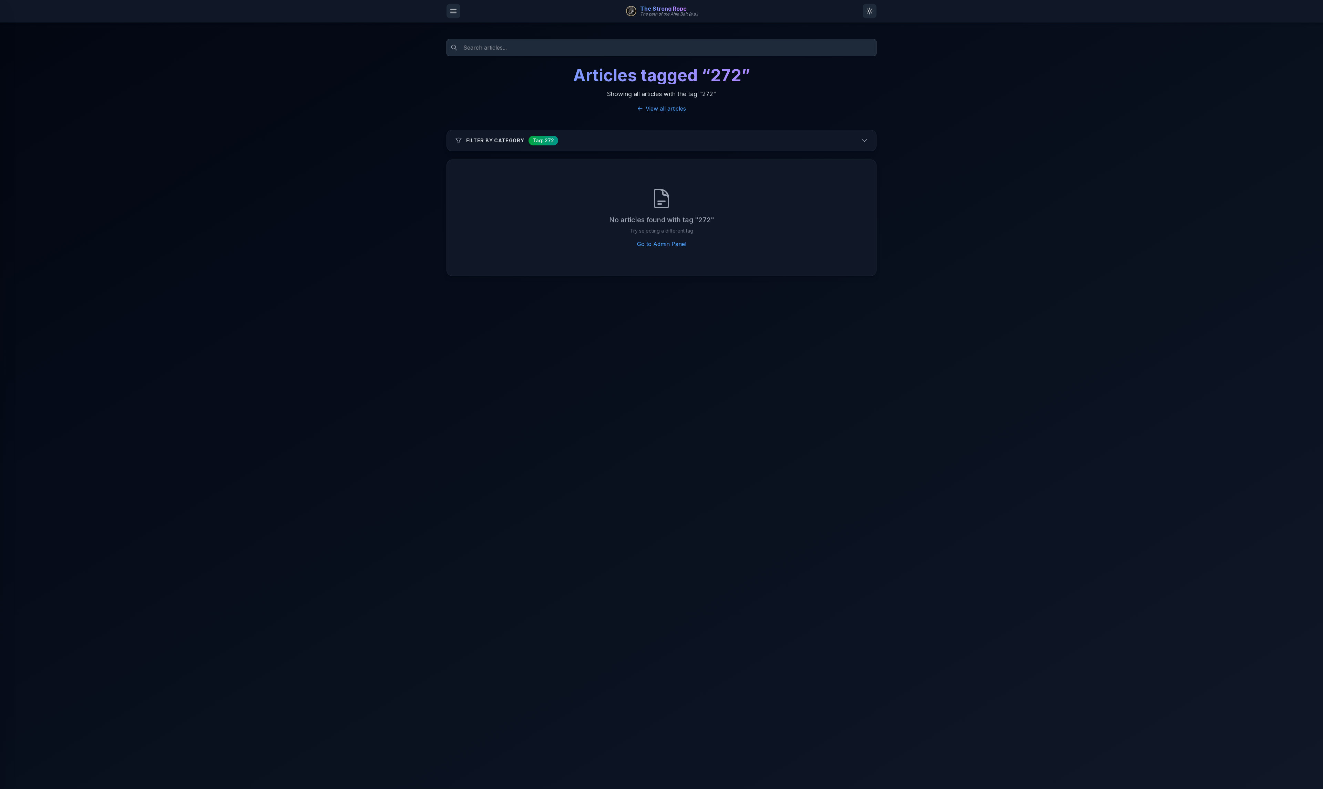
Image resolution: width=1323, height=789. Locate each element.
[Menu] (453, 11)
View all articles (666, 108)
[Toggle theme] (869, 11)
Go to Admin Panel (661, 243)
